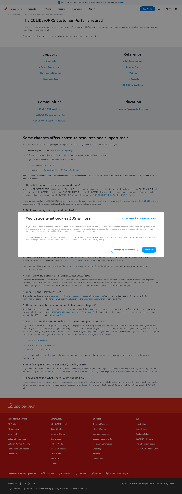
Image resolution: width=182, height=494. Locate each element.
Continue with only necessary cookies (140, 218)
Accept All (149, 250)
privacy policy (98, 240)
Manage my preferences (124, 250)
